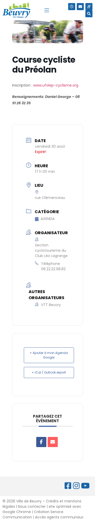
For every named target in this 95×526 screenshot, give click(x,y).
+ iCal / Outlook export (49, 372)
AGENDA (47, 218)
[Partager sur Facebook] (41, 442)
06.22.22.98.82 (53, 269)
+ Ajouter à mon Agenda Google (49, 355)
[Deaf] (88, 6)
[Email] (53, 442)
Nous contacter (32, 506)
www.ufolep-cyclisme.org (55, 85)
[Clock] (71, 6)
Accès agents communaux (59, 517)
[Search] (88, 13)
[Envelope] (80, 6)
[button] (47, 10)
